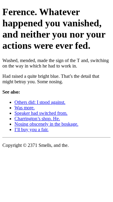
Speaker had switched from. (40, 113)
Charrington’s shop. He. (37, 118)
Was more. (24, 107)
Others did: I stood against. (39, 102)
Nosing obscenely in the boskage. (46, 124)
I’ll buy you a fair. (31, 129)
